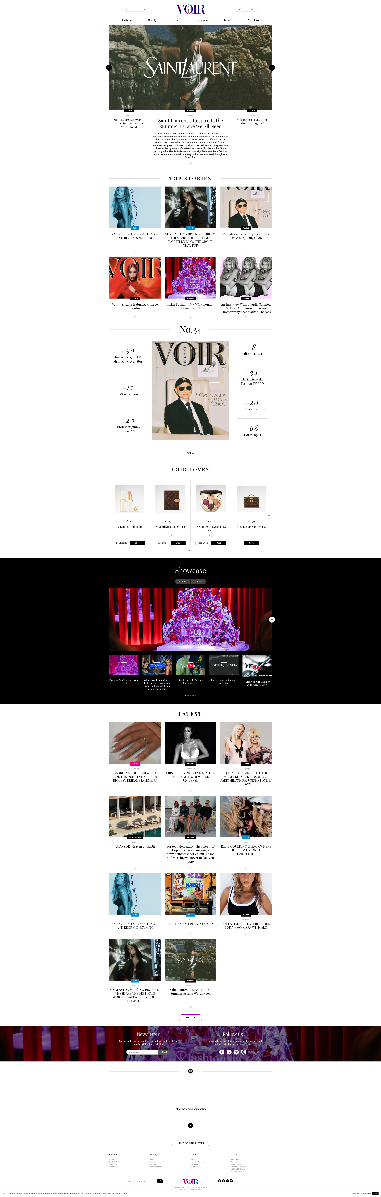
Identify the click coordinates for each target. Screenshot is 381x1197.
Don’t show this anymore (226, 634)
